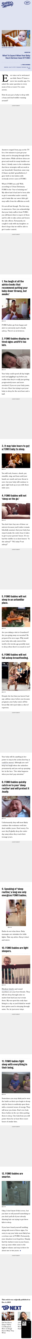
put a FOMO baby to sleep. (16, 447)
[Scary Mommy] (7, 4)
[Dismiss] (29, 1322)
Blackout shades (8, 989)
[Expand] (23, 1322)
